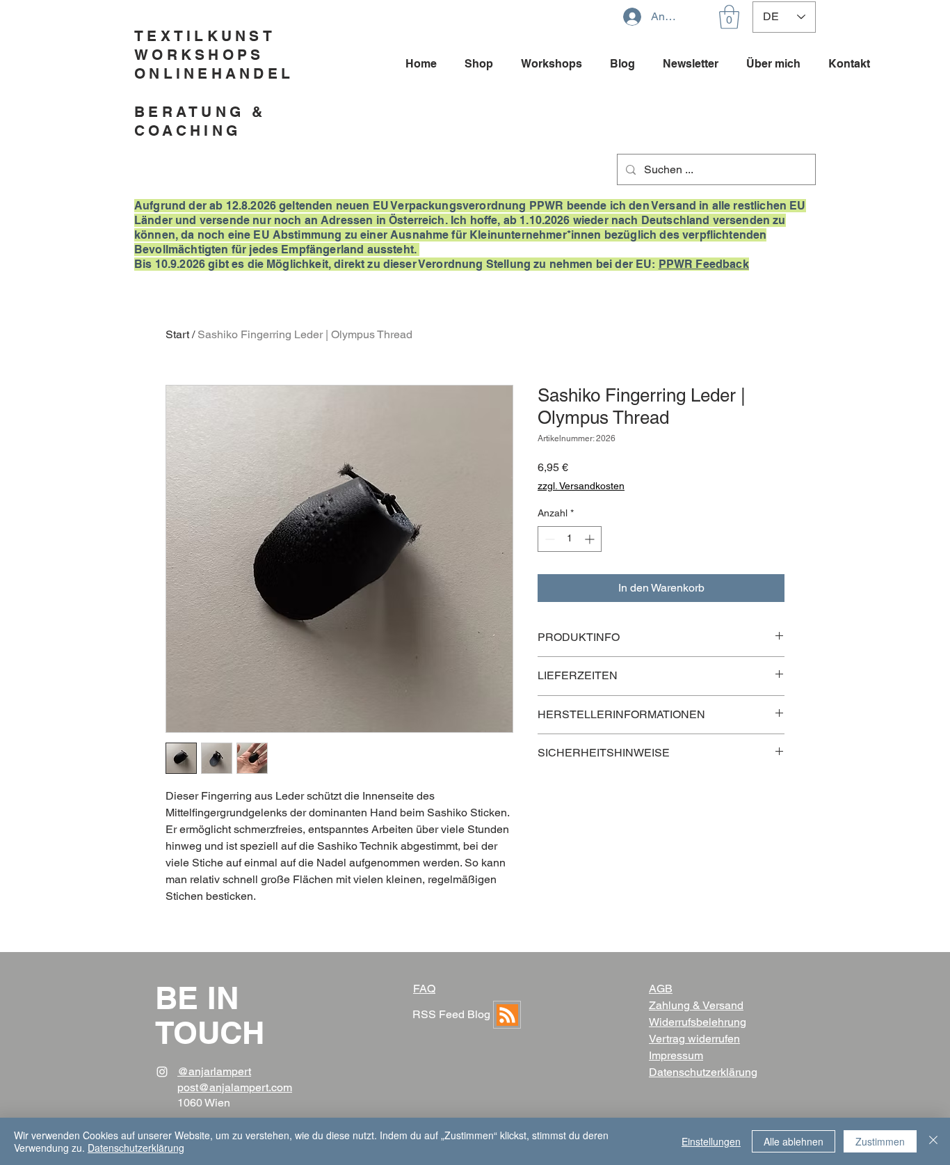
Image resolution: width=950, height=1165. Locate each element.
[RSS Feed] (507, 1015)
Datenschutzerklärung (136, 1148)
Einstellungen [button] (711, 1141)
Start (177, 334)
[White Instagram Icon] (162, 1072)
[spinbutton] (569, 539)
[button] (729, 17)
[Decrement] (548, 539)
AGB (661, 988)
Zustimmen (880, 1141)
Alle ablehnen (793, 1141)
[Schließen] (933, 1141)
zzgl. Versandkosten (581, 485)
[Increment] (590, 539)
